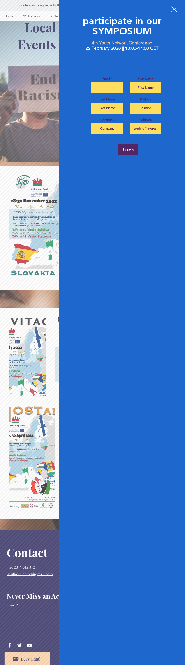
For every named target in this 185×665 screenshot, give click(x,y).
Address (146, 119)
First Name (145, 78)
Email (106, 78)
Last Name (107, 99)
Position (145, 99)
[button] (174, 9)
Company (107, 119)
